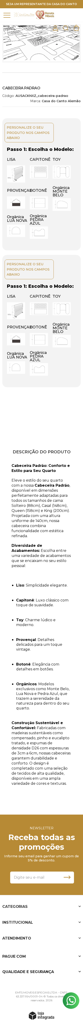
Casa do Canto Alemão (61, 101)
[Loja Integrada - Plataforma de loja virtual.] (41, 1015)
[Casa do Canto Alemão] (24, 14)
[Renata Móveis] (45, 14)
